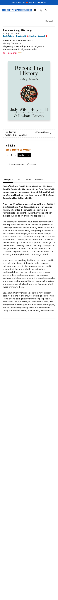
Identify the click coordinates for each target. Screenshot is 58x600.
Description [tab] (8, 179)
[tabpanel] (29, 251)
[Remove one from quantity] (8, 155)
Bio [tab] (19, 179)
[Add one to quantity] (15, 155)
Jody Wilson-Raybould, (16, 36)
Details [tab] (28, 179)
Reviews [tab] (39, 179)
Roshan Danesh (37, 36)
